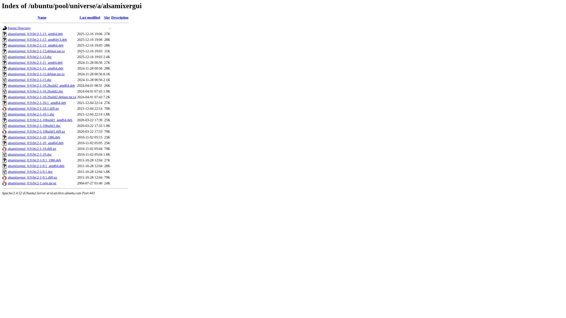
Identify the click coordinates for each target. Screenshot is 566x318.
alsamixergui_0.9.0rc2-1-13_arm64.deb (35, 34)
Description (119, 17)
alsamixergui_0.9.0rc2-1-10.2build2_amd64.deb (41, 85)
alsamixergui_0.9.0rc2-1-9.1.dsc (30, 172)
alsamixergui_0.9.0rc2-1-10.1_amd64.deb (37, 103)
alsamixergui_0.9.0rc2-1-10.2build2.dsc (35, 91)
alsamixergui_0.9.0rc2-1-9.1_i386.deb (34, 160)
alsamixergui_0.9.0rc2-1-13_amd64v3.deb (37, 40)
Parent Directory (19, 28)
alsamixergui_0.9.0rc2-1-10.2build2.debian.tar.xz (42, 97)
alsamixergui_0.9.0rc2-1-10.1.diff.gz (33, 108)
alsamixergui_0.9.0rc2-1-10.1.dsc (31, 114)
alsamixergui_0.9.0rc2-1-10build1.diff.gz (36, 131)
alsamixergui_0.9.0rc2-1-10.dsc (30, 154)
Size (107, 17)
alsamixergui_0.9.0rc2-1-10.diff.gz (32, 149)
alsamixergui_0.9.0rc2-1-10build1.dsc (34, 126)
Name (42, 17)
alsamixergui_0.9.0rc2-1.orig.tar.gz (32, 183)
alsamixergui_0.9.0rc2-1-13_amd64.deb (35, 45)
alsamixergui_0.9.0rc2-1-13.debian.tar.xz (36, 51)
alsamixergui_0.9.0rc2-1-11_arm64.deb (35, 62)
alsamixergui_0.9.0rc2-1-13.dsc (30, 57)
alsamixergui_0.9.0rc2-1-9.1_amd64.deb (36, 166)
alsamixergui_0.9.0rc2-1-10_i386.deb (34, 137)
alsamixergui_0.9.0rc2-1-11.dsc (30, 80)
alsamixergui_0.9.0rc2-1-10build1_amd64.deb (40, 120)
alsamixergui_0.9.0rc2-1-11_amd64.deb (35, 68)
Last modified (90, 17)
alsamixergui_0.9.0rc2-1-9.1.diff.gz (32, 177)
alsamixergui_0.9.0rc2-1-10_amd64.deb (35, 143)
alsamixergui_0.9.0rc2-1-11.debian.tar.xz (36, 74)
